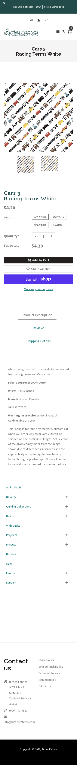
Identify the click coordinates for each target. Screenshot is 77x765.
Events (10, 573)
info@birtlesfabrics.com (19, 722)
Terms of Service (49, 673)
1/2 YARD (58, 217)
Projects (11, 535)
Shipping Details (39, 341)
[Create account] (39, 20)
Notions (11, 554)
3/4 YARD (40, 225)
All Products (14, 487)
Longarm (11, 582)
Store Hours (46, 660)
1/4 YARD (40, 217)
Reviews (38, 328)
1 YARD (57, 225)
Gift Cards (44, 686)
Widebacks (13, 525)
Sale (9, 563)
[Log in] (32, 20)
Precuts (11, 544)
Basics (10, 516)
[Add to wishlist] (46, 20)
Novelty (11, 497)
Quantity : (11, 236)
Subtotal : (11, 245)
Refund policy (47, 680)
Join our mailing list (50, 666)
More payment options (38, 289)
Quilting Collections (18, 506)
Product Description (37, 315)
